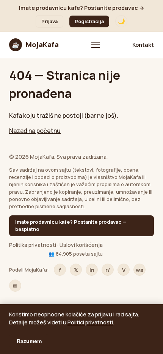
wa (140, 269)
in (91, 269)
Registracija (89, 21)
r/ (107, 269)
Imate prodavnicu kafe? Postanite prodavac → (81, 7)
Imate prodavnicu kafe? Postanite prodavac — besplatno (70, 225)
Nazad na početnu (35, 130)
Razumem (29, 341)
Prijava (49, 21)
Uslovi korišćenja (81, 244)
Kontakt (143, 44)
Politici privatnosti (90, 322)
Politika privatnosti (32, 244)
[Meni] (95, 44)
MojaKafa (35, 44)
